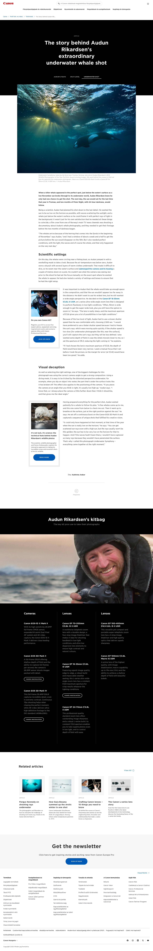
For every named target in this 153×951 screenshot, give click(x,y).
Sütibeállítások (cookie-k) (12, 935)
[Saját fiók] (148, 3)
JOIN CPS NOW (44, 339)
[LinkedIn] (138, 941)
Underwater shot (91, 77)
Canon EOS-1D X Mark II (36, 623)
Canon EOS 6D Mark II (35, 656)
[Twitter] (143, 941)
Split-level (75, 77)
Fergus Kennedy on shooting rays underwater (29, 804)
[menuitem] (60, 77)
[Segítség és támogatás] (131, 9)
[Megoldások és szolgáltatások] (111, 9)
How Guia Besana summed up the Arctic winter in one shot (60, 804)
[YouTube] (148, 941)
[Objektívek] (63, 9)
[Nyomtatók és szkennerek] (85, 9)
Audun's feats (60, 77)
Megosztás (76, 494)
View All (127, 770)
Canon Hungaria (9, 940)
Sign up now (76, 861)
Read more (44, 457)
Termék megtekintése (34, 679)
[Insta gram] (133, 941)
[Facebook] (128, 941)
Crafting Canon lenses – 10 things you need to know (91, 804)
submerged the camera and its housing (96, 269)
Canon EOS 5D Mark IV (35, 691)
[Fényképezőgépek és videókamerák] (52, 9)
